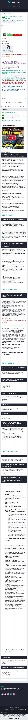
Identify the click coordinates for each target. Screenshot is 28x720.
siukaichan (4, 660)
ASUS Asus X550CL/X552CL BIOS (12, 115)
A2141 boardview (6, 657)
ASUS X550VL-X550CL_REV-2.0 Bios (12, 120)
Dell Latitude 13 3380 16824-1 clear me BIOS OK (13, 667)
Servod (3, 408)
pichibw (3, 396)
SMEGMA (4, 372)
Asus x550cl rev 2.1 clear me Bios (12, 117)
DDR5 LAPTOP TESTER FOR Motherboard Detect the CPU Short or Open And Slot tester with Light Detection (14, 72)
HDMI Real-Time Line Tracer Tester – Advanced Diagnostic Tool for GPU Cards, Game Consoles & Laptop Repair (13, 245)
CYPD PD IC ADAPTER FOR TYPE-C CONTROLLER (13, 219)
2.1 (14, 20)
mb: (6, 22)
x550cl (14, 22)
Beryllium (11, 707)
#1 (25, 98)
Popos (3, 469)
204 (17, 20)
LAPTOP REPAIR (4, 711)
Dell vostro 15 (5, 456)
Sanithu (3, 459)
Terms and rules (5, 709)
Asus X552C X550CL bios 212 (11, 112)
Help (16, 709)
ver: (11, 22)
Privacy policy (12, 709)
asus (20, 20)
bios (23, 20)
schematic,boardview (12, 711)
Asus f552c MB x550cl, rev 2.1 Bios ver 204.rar (12, 50)
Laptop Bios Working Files (15, 408)
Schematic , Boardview (15, 372)
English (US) (17, 707)
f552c (3, 22)
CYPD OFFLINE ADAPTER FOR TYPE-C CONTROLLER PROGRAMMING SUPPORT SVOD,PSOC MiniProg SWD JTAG (11, 424)
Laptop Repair (21, 709)
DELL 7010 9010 (6, 404)
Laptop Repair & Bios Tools (15, 159)
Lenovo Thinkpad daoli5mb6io (9, 393)
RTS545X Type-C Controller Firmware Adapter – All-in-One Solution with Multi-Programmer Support (13, 295)
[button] (1, 10)
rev (8, 22)
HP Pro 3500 (5, 413)
